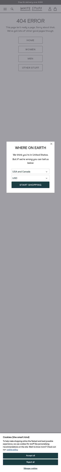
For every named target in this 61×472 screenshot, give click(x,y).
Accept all (30, 456)
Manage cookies (30, 468)
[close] (51, 144)
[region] (30, 452)
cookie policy (12, 450)
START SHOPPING (30, 185)
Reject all (30, 462)
